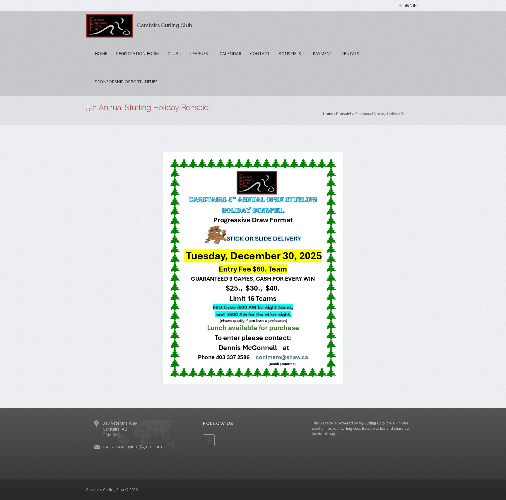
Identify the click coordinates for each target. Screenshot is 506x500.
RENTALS (350, 53)
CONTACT (260, 53)
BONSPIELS (289, 53)
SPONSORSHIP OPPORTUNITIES (126, 81)
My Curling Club (372, 423)
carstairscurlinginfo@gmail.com (132, 446)
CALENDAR (230, 53)
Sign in (410, 5)
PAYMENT (322, 53)
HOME (101, 53)
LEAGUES (199, 53)
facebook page (324, 433)
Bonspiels (344, 113)
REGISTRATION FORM (137, 53)
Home (328, 113)
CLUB (172, 53)
